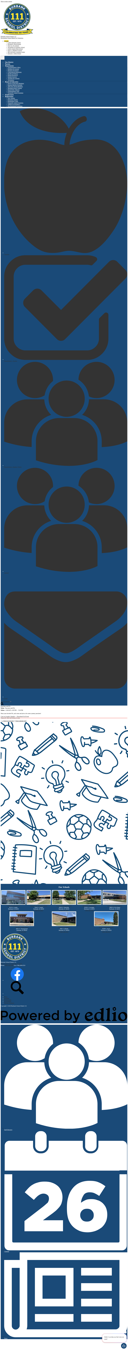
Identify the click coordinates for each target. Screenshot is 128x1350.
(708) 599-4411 (64, 910)
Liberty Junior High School (15, 49)
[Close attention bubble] (125, 1331)
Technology (11, 80)
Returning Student (13, 99)
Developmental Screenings (15, 106)
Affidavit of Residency (14, 104)
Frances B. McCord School (63, 906)
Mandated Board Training (15, 88)
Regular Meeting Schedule (15, 85)
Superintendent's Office (14, 67)
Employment (7, 1000)
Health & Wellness (13, 73)
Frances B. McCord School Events (10, 718)
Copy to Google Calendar (8, 716)
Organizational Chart (13, 91)
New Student (11, 98)
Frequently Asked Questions (15, 93)
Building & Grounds (13, 69)
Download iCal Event (23, 716)
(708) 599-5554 (64, 932)
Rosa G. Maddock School (15, 50)
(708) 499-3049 (89, 910)
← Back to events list (8, 721)
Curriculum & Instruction (15, 72)
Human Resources (13, 75)
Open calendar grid (20, 721)
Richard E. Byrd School (14, 44)
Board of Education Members (16, 83)
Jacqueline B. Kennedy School (16, 47)
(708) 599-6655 (22, 932)
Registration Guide (13, 101)
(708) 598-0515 (106, 932)
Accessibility (7, 1001)
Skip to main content (6, 1)
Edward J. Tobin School (14, 53)
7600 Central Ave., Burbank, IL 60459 (11, 964)
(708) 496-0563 (38, 910)
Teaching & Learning (13, 78)
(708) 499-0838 (13, 910)
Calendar (6, 998)
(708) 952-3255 (114, 910)
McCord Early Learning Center (16, 52)
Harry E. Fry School (13, 46)
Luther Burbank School (14, 42)
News (5, 996)
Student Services (12, 77)
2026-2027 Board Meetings (15, 86)
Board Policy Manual (13, 90)
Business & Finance (13, 70)
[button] (6, 41)
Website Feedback (9, 1003)
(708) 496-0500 (9, 965)
